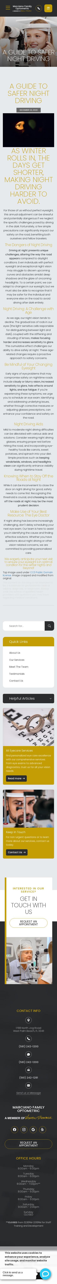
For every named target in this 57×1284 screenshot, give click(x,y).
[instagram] (23, 1129)
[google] (33, 1129)
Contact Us (16, 681)
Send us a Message (28, 1093)
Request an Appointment (28, 923)
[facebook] (14, 1129)
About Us (14, 653)
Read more (14, 778)
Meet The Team (18, 667)
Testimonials (17, 674)
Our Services (16, 660)
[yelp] (42, 1129)
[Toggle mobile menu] (8, 8)
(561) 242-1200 (28, 1046)
